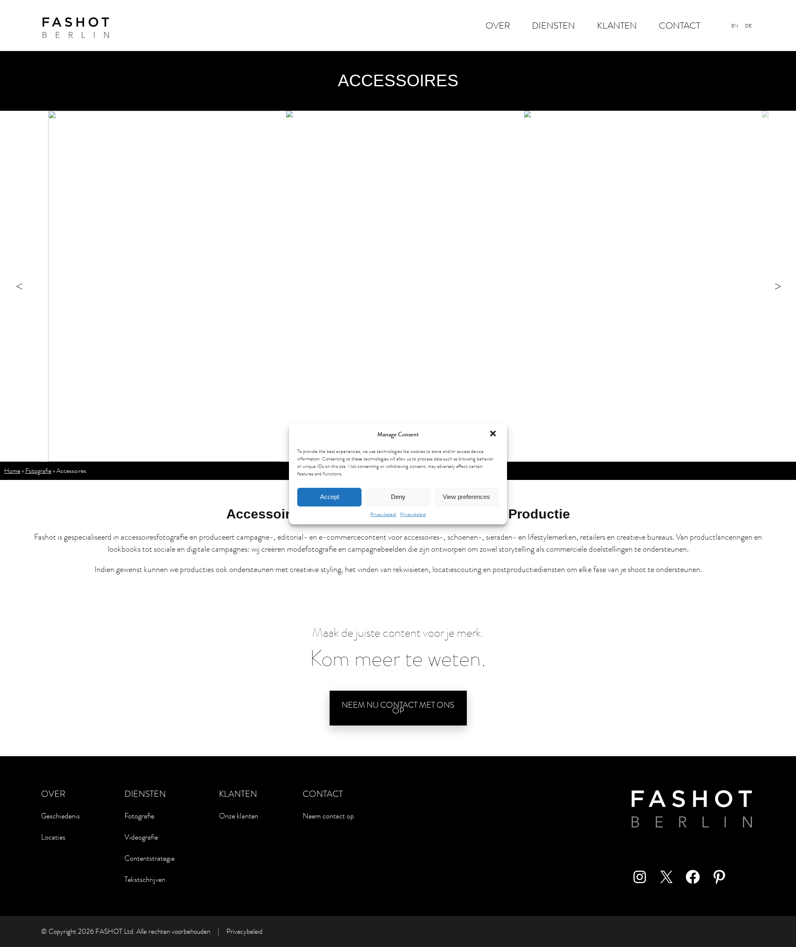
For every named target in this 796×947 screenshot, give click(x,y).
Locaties (53, 837)
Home (12, 471)
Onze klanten (238, 816)
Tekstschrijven (144, 879)
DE (748, 25)
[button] (494, 434)
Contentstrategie (149, 858)
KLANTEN (617, 25)
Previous (32, 286)
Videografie (141, 837)
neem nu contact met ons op (398, 708)
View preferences (466, 496)
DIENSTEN (553, 25)
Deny (398, 496)
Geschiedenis (60, 816)
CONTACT (679, 25)
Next (788, 286)
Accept (329, 496)
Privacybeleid (383, 514)
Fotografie (38, 471)
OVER (497, 25)
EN (734, 25)
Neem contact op (328, 816)
